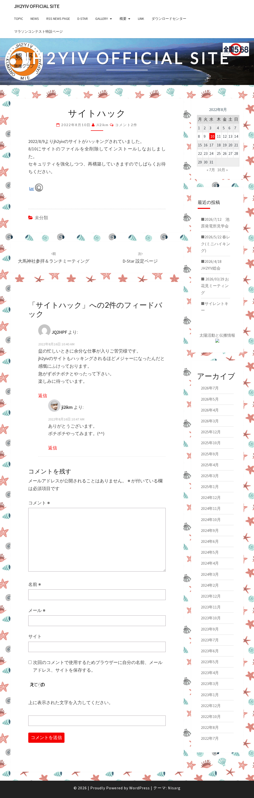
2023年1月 (210, 694)
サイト (35, 636)
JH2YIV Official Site (37, 6)
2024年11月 (211, 508)
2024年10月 (211, 519)
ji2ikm (102, 125)
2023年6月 (210, 650)
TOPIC (18, 18)
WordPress (139, 787)
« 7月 (211, 169)
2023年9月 (210, 629)
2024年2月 (210, 585)
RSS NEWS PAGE (58, 18)
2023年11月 (211, 607)
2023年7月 (210, 639)
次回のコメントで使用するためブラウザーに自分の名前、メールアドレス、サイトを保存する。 (97, 666)
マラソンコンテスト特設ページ (38, 31)
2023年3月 (210, 683)
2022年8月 (210, 727)
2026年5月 (210, 399)
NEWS (35, 18)
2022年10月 (211, 716)
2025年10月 (211, 442)
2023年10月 (211, 617)
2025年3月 (210, 475)
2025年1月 (210, 486)
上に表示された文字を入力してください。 (70, 702)
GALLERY (101, 18)
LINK (141, 18)
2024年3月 (210, 574)
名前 (34, 584)
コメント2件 (126, 125)
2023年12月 (211, 596)
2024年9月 (210, 530)
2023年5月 (210, 661)
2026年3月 (210, 420)
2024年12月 (211, 497)
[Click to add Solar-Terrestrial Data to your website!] (217, 342)
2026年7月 (210, 387)
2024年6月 (210, 541)
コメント (39, 503)
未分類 (41, 217)
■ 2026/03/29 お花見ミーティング (215, 285)
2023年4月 (210, 672)
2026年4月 (210, 410)
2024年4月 (210, 563)
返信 (42, 395)
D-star (82, 18)
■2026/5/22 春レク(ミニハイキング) (215, 243)
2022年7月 (210, 738)
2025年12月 (211, 431)
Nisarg (174, 787)
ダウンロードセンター (169, 18)
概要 (123, 18)
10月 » (222, 169)
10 (212, 136)
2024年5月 (210, 552)
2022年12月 (211, 705)
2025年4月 (210, 464)
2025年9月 (210, 453)
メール (36, 610)
